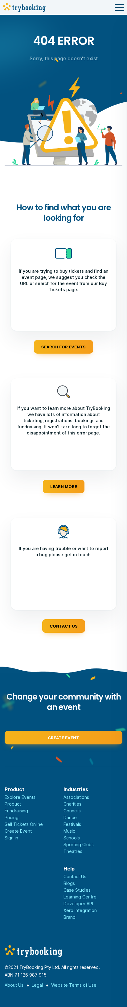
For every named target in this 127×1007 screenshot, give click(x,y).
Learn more (63, 486)
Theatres (72, 851)
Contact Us (74, 876)
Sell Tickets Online (24, 824)
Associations (76, 797)
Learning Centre (79, 896)
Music (69, 831)
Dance (70, 817)
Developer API (78, 903)
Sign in (11, 837)
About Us (14, 985)
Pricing (11, 817)
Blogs (69, 883)
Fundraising (16, 810)
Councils (72, 810)
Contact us (64, 626)
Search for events (63, 346)
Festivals (72, 824)
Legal (37, 985)
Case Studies (77, 890)
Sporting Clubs (78, 844)
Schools (71, 837)
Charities (72, 804)
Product (13, 804)
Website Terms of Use (73, 985)
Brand (69, 917)
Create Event (18, 831)
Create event (63, 737)
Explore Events (20, 797)
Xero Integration (80, 910)
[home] (24, 7)
